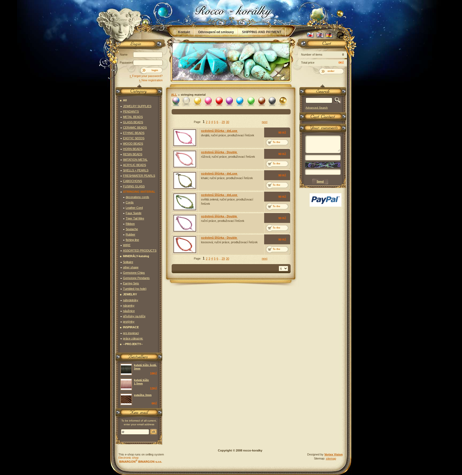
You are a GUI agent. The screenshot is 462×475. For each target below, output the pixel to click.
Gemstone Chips (134, 272)
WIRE (126, 245)
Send (153, 432)
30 (227, 121)
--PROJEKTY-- (133, 344)
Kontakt (184, 32)
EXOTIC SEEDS (133, 138)
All (174, 94)
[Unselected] (175, 101)
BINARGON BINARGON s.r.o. (140, 461)
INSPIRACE (131, 327)
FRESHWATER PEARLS (139, 175)
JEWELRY (130, 294)
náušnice (129, 310)
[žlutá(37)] (197, 101)
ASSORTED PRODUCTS (139, 250)
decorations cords (137, 197)
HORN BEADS (132, 148)
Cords (130, 202)
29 (223, 121)
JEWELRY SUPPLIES (137, 106)
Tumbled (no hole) (135, 288)
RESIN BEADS (132, 154)
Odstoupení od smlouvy (216, 32)
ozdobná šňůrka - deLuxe (219, 130)
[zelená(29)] (250, 101)
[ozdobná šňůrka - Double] (184, 159)
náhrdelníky (130, 300)
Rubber (130, 234)
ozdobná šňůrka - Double (219, 152)
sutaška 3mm (143, 394)
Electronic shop (128, 457)
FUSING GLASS (134, 186)
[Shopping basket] (322, 44)
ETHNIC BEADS (133, 132)
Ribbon (130, 223)
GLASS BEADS (133, 122)
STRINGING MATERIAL (193, 94)
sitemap (331, 458)
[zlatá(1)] (282, 101)
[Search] (336, 100)
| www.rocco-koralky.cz (231, 12)
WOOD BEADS (133, 143)
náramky (128, 305)
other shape (130, 267)
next (264, 121)
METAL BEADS (133, 116)
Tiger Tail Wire (135, 218)
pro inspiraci (131, 333)
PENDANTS (131, 111)
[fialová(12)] (229, 101)
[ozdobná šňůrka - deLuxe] (184, 137)
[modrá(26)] (240, 101)
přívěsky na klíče (134, 316)
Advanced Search (317, 107)
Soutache (132, 229)
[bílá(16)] (186, 101)
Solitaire (128, 262)
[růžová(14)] (208, 101)
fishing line (132, 239)
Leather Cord (134, 207)
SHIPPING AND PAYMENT (261, 32)
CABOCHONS (132, 181)
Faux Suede (133, 213)
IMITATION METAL (135, 159)
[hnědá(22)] (261, 101)
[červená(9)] (218, 101)
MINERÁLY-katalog (136, 256)
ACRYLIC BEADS (134, 165)
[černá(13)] (272, 101)
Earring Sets (131, 283)
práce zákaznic (133, 338)
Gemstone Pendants (136, 278)
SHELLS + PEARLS (135, 170)
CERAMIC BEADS (135, 127)
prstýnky (128, 321)
